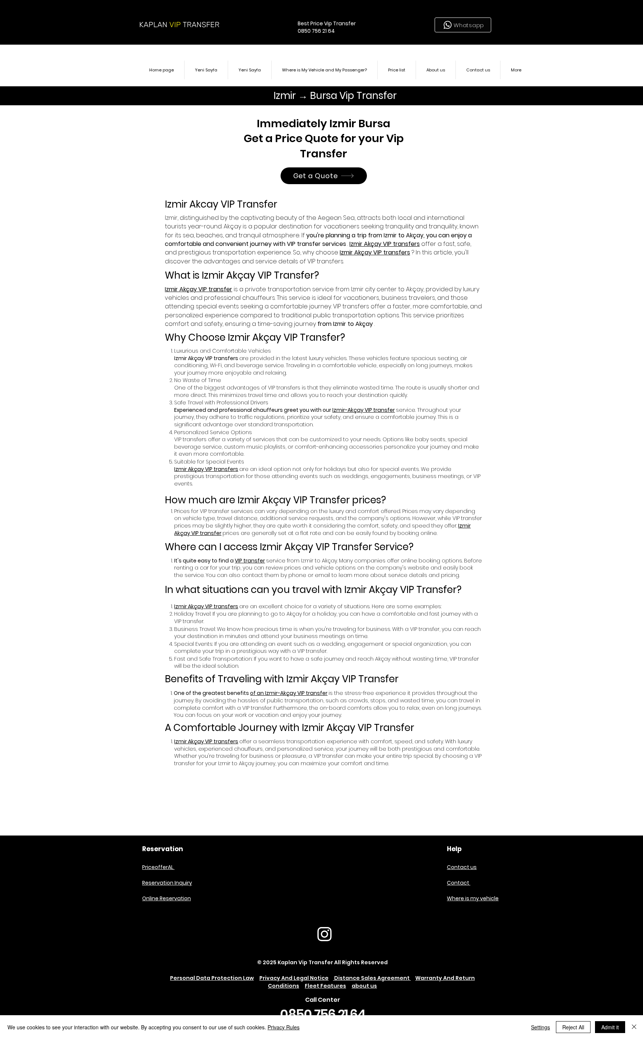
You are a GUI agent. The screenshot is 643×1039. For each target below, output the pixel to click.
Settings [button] (540, 1027)
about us (364, 986)
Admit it (610, 1027)
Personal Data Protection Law (212, 978)
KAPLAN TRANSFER (179, 24)
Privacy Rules (284, 1027)
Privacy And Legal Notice (294, 978)
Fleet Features (325, 986)
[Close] (634, 1027)
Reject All (573, 1027)
